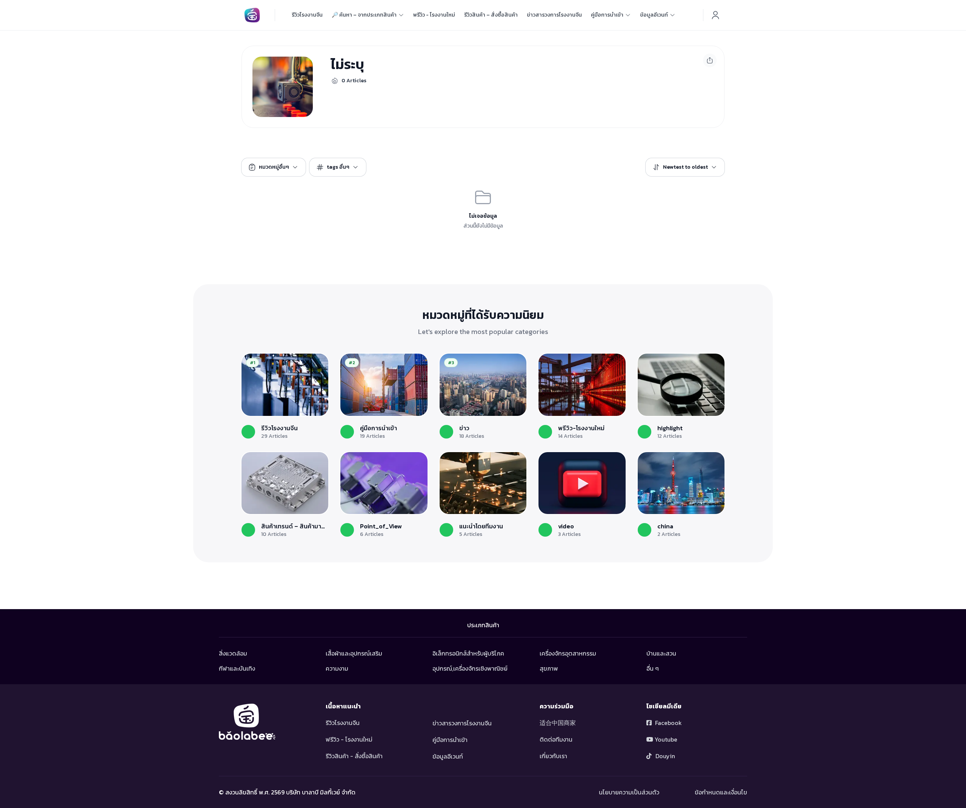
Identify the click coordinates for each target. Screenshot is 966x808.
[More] (710, 60)
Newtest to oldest (685, 167)
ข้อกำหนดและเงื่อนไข (721, 792)
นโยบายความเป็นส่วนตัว (629, 792)
